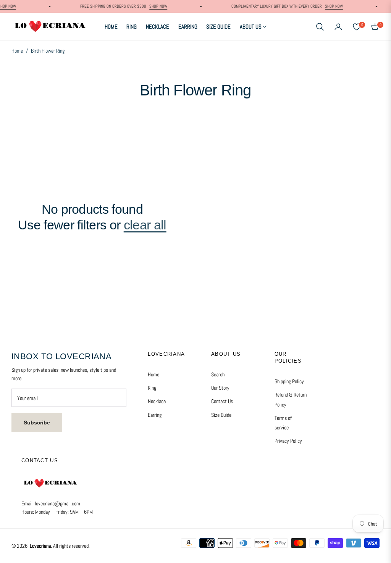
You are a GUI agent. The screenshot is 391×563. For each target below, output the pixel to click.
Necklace (157, 401)
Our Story (220, 387)
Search (218, 374)
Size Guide (221, 414)
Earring (155, 414)
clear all (145, 225)
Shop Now (329, 6)
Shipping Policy (289, 381)
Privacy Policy (288, 440)
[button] (320, 26)
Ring (152, 387)
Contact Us (222, 401)
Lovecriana (40, 545)
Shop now (153, 6)
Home (17, 50)
